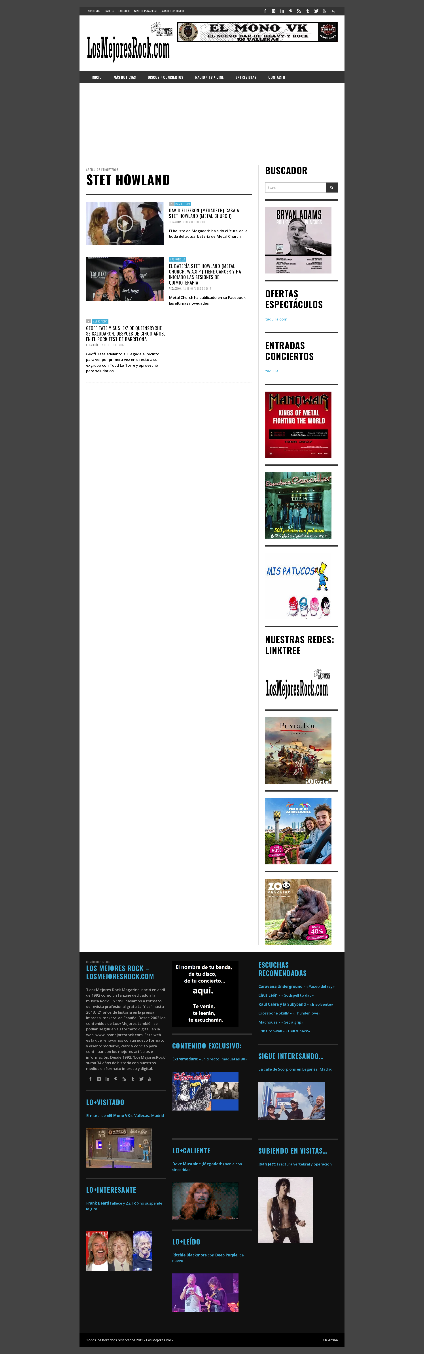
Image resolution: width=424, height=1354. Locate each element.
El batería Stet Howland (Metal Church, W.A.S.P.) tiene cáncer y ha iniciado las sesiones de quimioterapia (205, 274)
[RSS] (299, 11)
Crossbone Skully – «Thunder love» (289, 1013)
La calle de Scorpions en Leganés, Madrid (295, 1069)
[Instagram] (273, 11)
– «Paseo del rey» (296, 986)
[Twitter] (316, 11)
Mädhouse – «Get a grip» (280, 1022)
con (193, 1255)
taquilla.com (276, 319)
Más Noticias (182, 204)
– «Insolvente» (295, 1004)
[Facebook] (265, 11)
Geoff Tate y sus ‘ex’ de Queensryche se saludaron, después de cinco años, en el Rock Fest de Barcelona (125, 333)
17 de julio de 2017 (112, 345)
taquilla (271, 370)
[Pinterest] (290, 11)
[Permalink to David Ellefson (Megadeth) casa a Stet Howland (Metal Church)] (125, 223)
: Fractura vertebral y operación (295, 1164)
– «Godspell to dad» (286, 995)
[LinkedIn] (282, 11)
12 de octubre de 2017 (197, 288)
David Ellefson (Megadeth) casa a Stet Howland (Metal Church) (204, 213)
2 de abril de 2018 (194, 222)
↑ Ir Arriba (330, 1340)
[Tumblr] (307, 11)
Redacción (175, 222)
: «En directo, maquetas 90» (209, 1059)
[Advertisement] (212, 124)
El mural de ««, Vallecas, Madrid (125, 1115)
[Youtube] (324, 11)
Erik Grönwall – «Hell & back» (284, 1030)
